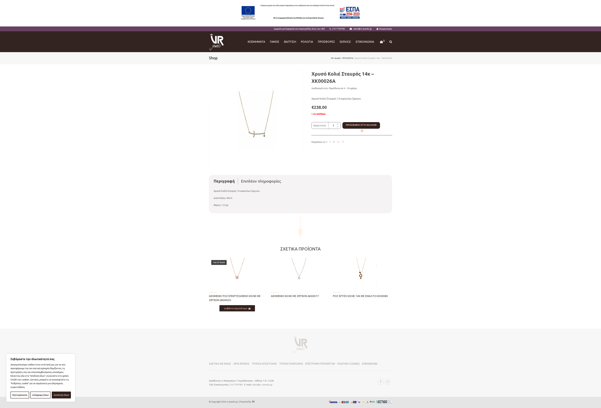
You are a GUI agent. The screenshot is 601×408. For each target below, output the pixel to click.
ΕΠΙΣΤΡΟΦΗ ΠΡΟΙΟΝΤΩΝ (320, 363)
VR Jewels (336, 58)
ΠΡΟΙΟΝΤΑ (347, 58)
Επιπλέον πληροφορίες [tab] (261, 181)
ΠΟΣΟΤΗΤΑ (319, 125)
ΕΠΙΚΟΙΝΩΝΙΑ (370, 363)
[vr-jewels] (216, 41)
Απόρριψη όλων (40, 395)
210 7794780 (338, 29)
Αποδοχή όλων (61, 395)
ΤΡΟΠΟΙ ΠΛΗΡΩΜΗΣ (291, 363)
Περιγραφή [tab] (224, 181)
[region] (40, 378)
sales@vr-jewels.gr (362, 29)
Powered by (247, 401)
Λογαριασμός (385, 29)
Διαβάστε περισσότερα (235, 308)
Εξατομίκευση (19, 395)
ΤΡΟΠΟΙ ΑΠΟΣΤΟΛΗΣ (264, 363)
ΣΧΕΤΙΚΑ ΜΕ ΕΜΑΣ (220, 363)
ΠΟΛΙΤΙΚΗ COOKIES (348, 363)
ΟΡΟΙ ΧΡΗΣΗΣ (241, 363)
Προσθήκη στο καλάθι (361, 125)
